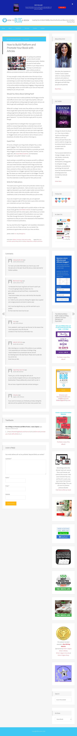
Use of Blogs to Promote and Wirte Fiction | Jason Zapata (22, 427)
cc (24, 233)
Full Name (59, 287)
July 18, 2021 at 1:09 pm (18, 344)
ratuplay (15, 395)
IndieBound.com (63, 398)
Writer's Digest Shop (63, 655)
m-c (15, 233)
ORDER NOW (62, 7)
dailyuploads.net (18, 260)
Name (7, 477)
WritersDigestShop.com (63, 400)
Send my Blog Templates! (62, 299)
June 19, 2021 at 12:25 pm (18, 261)
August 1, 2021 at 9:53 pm (18, 397)
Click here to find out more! (63, 490)
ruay (14, 321)
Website (7, 494)
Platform (14, 239)
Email (7, 486)
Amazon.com (63, 395)
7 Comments (26, 39)
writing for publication (37, 241)
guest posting (15, 241)
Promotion (19, 239)
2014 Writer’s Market (24, 210)
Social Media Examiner (22, 154)
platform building (22, 241)
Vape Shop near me (18, 370)
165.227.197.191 (17, 342)
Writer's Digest (67, 648)
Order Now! (58, 181)
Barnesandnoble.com (63, 397)
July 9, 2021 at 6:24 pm (18, 323)
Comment (8, 459)
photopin (21, 233)
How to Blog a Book (15, 20)
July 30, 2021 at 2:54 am (18, 371)
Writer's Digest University (63, 653)
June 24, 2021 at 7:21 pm (18, 282)
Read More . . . (59, 89)
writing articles (29, 241)
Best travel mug (17, 281)
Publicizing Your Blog (26, 239)
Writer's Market (63, 651)
